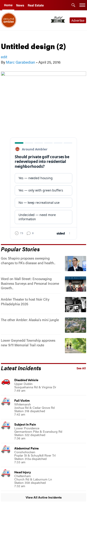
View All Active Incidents (44, 497)
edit (4, 56)
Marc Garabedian (20, 62)
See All (81, 368)
